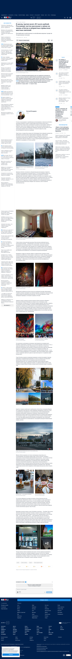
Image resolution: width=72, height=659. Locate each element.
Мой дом (34, 612)
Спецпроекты (60, 614)
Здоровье (19, 617)
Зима (33, 605)
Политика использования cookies (42, 648)
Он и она (46, 605)
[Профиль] (70, 17)
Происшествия (48, 610)
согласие (6, 652)
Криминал (34, 607)
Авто (18, 605)
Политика (47, 608)
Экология (59, 610)
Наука (33, 614)
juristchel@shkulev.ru (27, 647)
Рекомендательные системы (41, 649)
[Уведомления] (67, 17)
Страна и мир (60, 608)
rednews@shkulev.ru (14, 646)
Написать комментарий (24, 40)
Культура (34, 608)
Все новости (7, 23)
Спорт (59, 605)
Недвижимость (35, 616)
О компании (3, 607)
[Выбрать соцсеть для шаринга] (52, 40)
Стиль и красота (61, 607)
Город (18, 610)
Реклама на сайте (4, 605)
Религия (46, 616)
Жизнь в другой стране (38, 562)
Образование (34, 617)
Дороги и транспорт (21, 612)
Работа (46, 612)
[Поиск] (64, 17)
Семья (46, 617)
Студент (30, 562)
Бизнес (18, 607)
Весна (18, 608)
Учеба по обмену (24, 562)
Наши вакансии (4, 608)
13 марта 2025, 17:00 (19, 37)
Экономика (60, 612)
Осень (46, 607)
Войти (20, 592)
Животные (19, 616)
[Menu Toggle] (1, 17)
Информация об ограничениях (42, 646)
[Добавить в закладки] (49, 40)
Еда (18, 614)
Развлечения (47, 614)
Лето (33, 610)
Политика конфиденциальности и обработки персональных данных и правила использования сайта (53, 651)
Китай (18, 562)
